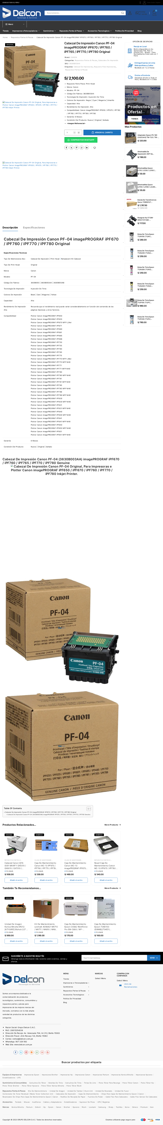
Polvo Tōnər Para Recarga (109, 1083)
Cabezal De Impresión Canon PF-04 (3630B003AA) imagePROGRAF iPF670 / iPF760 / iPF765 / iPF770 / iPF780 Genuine (48, 814)
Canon (75, 87)
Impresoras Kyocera (144, 1075)
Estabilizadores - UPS (12, 1078)
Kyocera (76, 1107)
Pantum (29, 1107)
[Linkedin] (87, 148)
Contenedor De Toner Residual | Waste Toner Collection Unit (28, 1094)
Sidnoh (38, 1107)
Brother (67, 1107)
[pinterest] (32, 1052)
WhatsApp (141, 12)
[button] (80, 140)
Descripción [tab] (10, 227)
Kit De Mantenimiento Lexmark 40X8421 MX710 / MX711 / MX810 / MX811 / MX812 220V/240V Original (46, 929)
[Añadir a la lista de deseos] (94, 147)
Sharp (110, 1107)
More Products (111, 825)
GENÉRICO (99, 835)
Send (152, 958)
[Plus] (78, 132)
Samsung (102, 1107)
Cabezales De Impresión (108, 60)
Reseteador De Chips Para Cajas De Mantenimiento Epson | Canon (30, 1097)
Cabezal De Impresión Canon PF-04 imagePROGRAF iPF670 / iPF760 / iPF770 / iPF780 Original (40, 812)
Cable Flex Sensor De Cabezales (143, 1097)
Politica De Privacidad (124, 31)
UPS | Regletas (103, 1102)
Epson (50, 1107)
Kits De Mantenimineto (37, 1091)
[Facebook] (66, 148)
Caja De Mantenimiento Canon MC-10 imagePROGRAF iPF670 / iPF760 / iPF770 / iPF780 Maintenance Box (75, 868)
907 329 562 (142, 14)
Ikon (152, 1107)
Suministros (48, 31)
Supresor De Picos (87, 1102)
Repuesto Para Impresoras (105, 67)
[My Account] (130, 13)
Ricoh (84, 1107)
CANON (74, 57)
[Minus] (74, 132)
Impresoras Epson (31, 1075)
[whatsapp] (37, 1052)
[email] (42, 1052)
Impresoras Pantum (101, 1075)
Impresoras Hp (66, 1075)
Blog (139, 31)
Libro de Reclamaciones (130, 985)
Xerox (127, 1107)
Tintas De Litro (90, 1083)
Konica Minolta (18, 1107)
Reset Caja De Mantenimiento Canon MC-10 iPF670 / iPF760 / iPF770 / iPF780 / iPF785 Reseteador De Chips (105, 868)
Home (5, 37)
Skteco (135, 1107)
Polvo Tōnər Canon (130, 1083)
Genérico (39, 835)
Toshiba (119, 1107)
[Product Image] (31, 69)
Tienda (6, 31)
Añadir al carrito (104, 132)
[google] (48, 1052)
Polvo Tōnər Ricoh (74, 1086)
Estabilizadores (70, 1102)
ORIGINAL (10, 45)
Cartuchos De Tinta (73, 1083)
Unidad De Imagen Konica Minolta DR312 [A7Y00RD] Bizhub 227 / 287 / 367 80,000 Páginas (16, 929)
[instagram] (26, 1052)
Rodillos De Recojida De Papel (72, 1097)
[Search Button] (122, 13)
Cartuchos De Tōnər (37, 1083)
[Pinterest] (76, 148)
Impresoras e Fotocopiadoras (25, 31)
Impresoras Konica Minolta (122, 1075)
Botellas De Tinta (56, 1083)
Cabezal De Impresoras (83, 67)
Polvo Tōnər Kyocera (30, 1086)
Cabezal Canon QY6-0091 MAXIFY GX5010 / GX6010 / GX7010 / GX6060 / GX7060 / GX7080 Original (15, 868)
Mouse (27, 1102)
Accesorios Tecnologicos (99, 31)
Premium (144, 1107)
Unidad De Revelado (103, 1091)
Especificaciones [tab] (34, 227)
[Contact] (137, 13)
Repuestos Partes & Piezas (70, 31)
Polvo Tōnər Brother (11, 1086)
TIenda (134, 119)
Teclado (18, 1102)
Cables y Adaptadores (52, 1102)
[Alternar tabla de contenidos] (87, 809)
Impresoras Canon (82, 1075)
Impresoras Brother (50, 1075)
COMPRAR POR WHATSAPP (82, 140)
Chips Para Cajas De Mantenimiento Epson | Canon (122, 1094)
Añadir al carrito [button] (16, 880)
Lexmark (92, 1107)
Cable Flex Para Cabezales (117, 1097)
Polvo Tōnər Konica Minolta (52, 1086)
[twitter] (21, 1052)
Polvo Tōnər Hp (147, 1083)
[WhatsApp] (82, 148)
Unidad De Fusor (122, 1091)
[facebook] (15, 1052)
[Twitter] (71, 148)
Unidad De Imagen (57, 1091)
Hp (44, 1107)
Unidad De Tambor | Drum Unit (80, 1091)
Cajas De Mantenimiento (45, 860)
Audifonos (36, 1102)
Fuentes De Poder (95, 1097)
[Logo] (22, 13)
